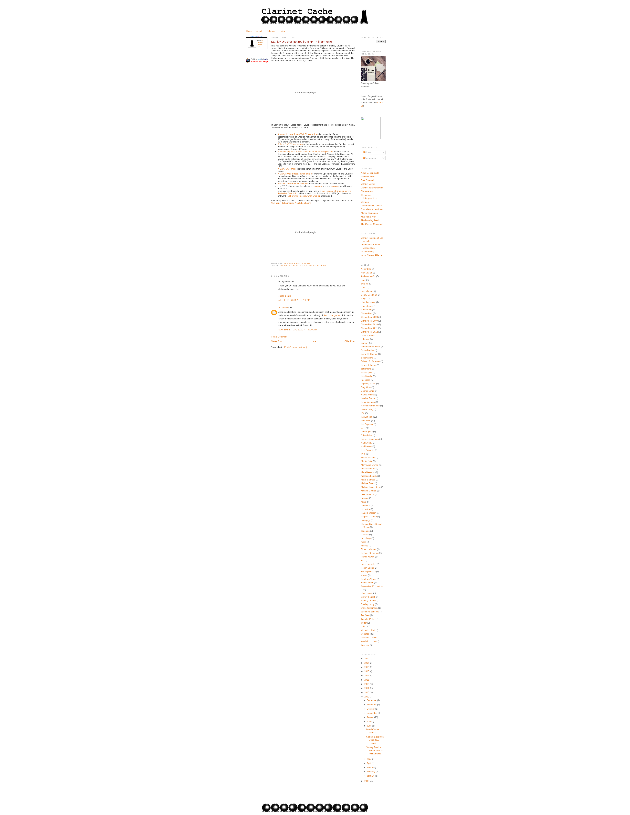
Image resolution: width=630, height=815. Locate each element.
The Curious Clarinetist (372, 224)
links (363, 454)
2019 (367, 658)
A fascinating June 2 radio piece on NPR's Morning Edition (305, 151)
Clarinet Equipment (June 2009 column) (375, 740)
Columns (271, 31)
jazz (363, 428)
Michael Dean (367, 483)
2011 (367, 688)
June (369, 726)
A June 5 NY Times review (290, 144)
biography (317, 186)
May (369, 759)
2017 (367, 663)
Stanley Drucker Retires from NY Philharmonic (375, 750)
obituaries (365, 505)
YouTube (365, 645)
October (371, 709)
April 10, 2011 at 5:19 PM (294, 300)
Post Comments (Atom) (295, 347)
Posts (368, 152)
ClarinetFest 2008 (369, 317)
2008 (367, 781)
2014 (367, 675)
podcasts (365, 531)
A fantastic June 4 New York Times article (297, 134)
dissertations (367, 358)
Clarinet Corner (368, 184)
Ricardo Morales (368, 549)
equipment (366, 369)
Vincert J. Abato (368, 630)
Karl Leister (366, 446)
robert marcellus (368, 564)
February (371, 771)
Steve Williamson (369, 608)
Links (282, 31)
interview (335, 186)
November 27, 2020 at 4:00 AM (297, 329)
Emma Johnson (368, 365)
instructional (366, 417)
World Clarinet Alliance (371, 255)
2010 (367, 692)
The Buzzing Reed (369, 220)
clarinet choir (367, 306)
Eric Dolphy (366, 372)
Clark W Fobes (368, 335)
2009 (367, 696)
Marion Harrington (369, 213)
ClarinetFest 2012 (369, 332)
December (372, 700)
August (370, 717)
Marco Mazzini (368, 457)
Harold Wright (367, 394)
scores (364, 575)
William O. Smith (369, 637)
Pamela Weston (368, 513)
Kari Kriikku (366, 443)
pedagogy (365, 520)
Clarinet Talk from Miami (372, 187)
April (369, 763)
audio (363, 287)
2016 (367, 667)
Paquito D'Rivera (369, 516)
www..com (257, 36)
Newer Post (276, 341)
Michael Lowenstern (370, 487)
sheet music (367, 593)
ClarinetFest (366, 313)
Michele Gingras (368, 490)
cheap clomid (284, 296)
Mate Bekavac (368, 472)
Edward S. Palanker (370, 361)
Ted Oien (365, 615)
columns (365, 339)
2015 (367, 671)
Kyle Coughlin (367, 450)
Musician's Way (368, 217)
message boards (369, 476)
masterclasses (368, 468)
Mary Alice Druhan (369, 465)
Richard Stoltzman (369, 553)
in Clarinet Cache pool (260, 43)
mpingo (364, 498)
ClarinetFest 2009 (369, 321)
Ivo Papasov (367, 424)
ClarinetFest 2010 (369, 324)
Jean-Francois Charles (371, 205)
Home (249, 31)
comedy (364, 343)
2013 (367, 680)
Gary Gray (366, 387)
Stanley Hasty (367, 604)
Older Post (350, 341)
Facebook (365, 380)
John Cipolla (367, 431)
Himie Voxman (368, 402)
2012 (367, 684)
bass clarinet (367, 291)
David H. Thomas (369, 354)
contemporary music (370, 346)
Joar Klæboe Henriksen (372, 209)
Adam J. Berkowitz (370, 173)
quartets (365, 534)
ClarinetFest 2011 (369, 328)
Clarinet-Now (367, 191)
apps (363, 280)
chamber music (368, 302)
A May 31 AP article (287, 169)
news (296, 266)
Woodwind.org (367, 251)
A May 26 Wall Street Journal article (295, 174)
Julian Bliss (366, 435)
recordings (366, 538)
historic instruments (370, 405)
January (371, 776)
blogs (363, 298)
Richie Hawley (367, 556)
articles (364, 284)
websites (365, 634)
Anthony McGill (368, 176)
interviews (286, 266)
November (372, 704)
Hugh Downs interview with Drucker (303, 196)
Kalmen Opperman (370, 439)
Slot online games (331, 315)
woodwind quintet (369, 641)
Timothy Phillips (368, 619)
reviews (364, 545)
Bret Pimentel (367, 180)
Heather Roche (368, 398)
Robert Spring (367, 568)
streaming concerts (370, 611)
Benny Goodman (369, 295)
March (370, 767)
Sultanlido (283, 307)
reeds (363, 542)
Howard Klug (367, 409)
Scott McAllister (368, 579)
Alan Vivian (366, 273)
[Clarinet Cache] (371, 138)
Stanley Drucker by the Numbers (293, 183)
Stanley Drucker (309, 266)
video (323, 266)
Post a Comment (279, 337)
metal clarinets (368, 479)
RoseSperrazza (368, 571)
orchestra (365, 509)
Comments (370, 158)
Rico (363, 560)
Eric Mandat (366, 376)
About (259, 31)
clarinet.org (366, 309)
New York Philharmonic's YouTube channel (291, 203)
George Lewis (367, 391)
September (372, 713)
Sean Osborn (367, 582)
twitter (364, 623)
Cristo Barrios (367, 350)
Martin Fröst (366, 461)
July (369, 721)
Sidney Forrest (368, 597)
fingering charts (368, 383)
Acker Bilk (366, 269)
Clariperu (365, 202)
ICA (363, 413)
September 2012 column (372, 586)
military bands (367, 494)
